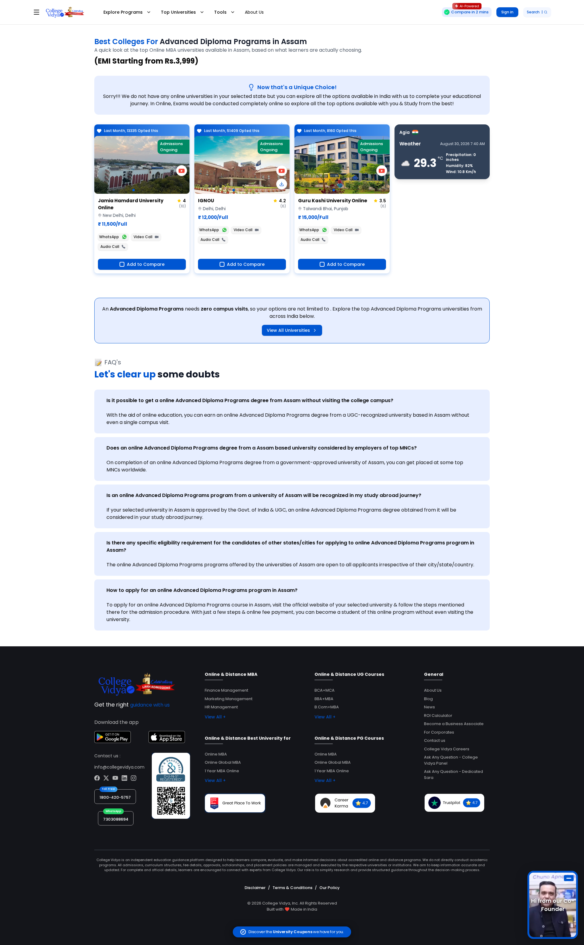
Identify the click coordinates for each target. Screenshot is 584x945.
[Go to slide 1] (133, 190)
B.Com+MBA (327, 707)
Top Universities (178, 12)
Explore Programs (123, 12)
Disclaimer (255, 888)
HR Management (221, 707)
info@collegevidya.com (119, 767)
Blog (428, 699)
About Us (254, 12)
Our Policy (329, 888)
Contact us (434, 740)
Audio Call (109, 246)
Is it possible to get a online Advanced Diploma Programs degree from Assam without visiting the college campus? (249, 400)
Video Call (143, 236)
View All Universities (288, 330)
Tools (220, 12)
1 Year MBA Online (222, 771)
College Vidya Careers (446, 749)
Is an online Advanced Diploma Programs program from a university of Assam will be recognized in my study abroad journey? (263, 495)
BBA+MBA (324, 699)
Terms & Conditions (292, 888)
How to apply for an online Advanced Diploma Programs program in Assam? (201, 590)
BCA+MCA (325, 690)
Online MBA (216, 754)
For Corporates (439, 732)
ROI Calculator (438, 715)
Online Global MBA (223, 762)
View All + (215, 717)
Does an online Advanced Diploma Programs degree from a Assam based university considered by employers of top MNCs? (261, 447)
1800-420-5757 (115, 797)
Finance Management (226, 690)
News (429, 707)
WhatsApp (109, 236)
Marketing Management (228, 699)
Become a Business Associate (454, 724)
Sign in (507, 12)
